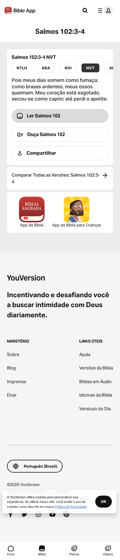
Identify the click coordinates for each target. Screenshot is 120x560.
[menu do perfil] (104, 10)
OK (103, 501)
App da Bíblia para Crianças (76, 225)
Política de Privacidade (71, 506)
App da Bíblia (31, 225)
